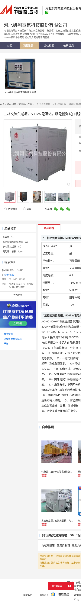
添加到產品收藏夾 (13, 338)
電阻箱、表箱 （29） (13, 251)
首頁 (2, 104)
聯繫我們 (44, 595)
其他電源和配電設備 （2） (16, 241)
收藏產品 (12, 209)
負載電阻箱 (48, 545)
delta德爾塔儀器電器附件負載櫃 (20, 92)
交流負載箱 (63, 545)
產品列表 (11, 104)
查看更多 (17, 295)
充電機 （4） (9, 237)
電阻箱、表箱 (25, 104)
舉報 (29, 209)
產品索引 (8, 334)
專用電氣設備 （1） (13, 246)
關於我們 (27, 595)
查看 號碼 (9, 274)
